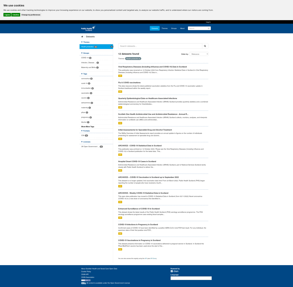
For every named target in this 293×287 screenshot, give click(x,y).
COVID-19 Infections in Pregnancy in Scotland (138, 224)
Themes (165, 28)
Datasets (155, 28)
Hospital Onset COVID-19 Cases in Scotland (137, 161)
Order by (184, 54)
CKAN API (85, 274)
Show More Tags (87, 126)
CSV (120, 76)
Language (174, 274)
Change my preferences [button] (31, 15)
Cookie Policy (86, 271)
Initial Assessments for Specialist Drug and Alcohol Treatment (145, 129)
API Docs (153, 258)
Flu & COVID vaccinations (129, 82)
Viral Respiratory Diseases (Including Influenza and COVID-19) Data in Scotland (152, 66)
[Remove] (139, 59)
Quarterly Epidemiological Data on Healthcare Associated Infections (147, 98)
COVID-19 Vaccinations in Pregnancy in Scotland (139, 240)
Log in (208, 22)
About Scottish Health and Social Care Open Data (99, 268)
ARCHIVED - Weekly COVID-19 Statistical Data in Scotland (143, 193)
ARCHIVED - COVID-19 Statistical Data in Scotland (140, 145)
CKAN (174, 271)
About (182, 28)
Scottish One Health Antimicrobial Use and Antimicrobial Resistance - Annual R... (153, 114)
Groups (174, 28)
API (146, 258)
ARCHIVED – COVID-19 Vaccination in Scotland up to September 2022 (148, 177)
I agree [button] (7, 15)
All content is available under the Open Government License (108, 283)
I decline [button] (15, 15)
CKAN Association (87, 277)
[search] (205, 46)
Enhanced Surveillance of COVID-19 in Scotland (139, 208)
